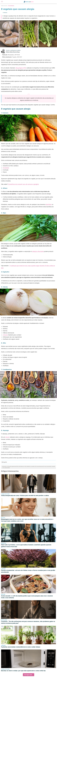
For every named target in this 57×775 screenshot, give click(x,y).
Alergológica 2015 (20, 68)
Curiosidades (11, 5)
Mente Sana (4, 619)
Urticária (5, 335)
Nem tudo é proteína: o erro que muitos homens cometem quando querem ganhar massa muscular (26, 545)
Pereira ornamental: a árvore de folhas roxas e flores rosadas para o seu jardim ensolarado (28, 571)
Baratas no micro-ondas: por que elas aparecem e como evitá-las (23, 670)
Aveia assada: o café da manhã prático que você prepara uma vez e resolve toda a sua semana (27, 596)
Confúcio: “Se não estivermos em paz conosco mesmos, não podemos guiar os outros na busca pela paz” (28, 622)
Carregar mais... (28, 674)
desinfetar (49, 204)
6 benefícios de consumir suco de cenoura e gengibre (23, 184)
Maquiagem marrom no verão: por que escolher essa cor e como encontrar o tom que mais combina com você (27, 520)
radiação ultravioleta (38, 251)
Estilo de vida (4, 5)
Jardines (3, 568)
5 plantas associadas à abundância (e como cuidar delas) (20, 647)
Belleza (3, 517)
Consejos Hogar (5, 493)
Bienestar (3, 543)
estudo (7, 437)
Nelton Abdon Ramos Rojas (13, 52)
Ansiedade (6, 168)
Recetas (3, 594)
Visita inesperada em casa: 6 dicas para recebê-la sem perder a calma (25, 495)
